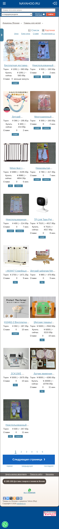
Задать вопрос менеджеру (16, 474)
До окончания (47, 34)
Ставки (36, 34)
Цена (16, 34)
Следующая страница (28, 459)
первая (10, 466)
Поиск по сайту (36, 474)
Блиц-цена (25, 34)
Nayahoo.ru (29, 3)
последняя (48, 466)
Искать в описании (38, 14)
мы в (29, 493)
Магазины (50, 474)
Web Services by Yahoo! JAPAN (50, 513)
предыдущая (27, 466)
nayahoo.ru (21, 504)
